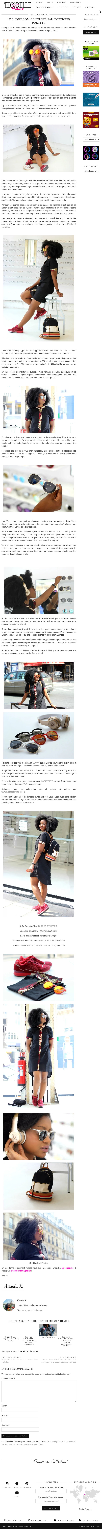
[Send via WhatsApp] (34, 1351)
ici (56, 931)
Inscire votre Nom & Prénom (51, 1487)
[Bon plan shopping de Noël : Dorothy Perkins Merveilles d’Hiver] (67, 1330)
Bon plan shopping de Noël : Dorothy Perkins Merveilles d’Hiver (66, 1341)
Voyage (77, 7)
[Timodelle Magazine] (17, 6)
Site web (5, 1425)
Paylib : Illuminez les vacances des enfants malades (19, 1359)
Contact (90, 7)
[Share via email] (21, 1351)
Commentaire (8, 1379)
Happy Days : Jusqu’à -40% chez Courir (10, 1339)
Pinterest (90, 1520)
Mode (50, 2)
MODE (45, 15)
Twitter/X (14, 1520)
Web (30, 1310)
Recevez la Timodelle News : (51, 1497)
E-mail (4, 1416)
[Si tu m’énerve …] (48, 1330)
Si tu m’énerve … (47, 1337)
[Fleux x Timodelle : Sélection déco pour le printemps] (29, 1330)
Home (39, 2)
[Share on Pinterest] (31, 1351)
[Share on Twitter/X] (27, 1351)
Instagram (38, 1310)
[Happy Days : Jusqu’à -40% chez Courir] (11, 1330)
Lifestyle (62, 7)
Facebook (64, 1520)
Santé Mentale (44, 7)
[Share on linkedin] (37, 1351)
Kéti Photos (43, 1263)
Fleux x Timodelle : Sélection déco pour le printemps (29, 1340)
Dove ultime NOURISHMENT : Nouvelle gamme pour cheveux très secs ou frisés (58, 1359)
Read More (91, 32)
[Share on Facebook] (24, 1351)
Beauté (61, 2)
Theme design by (90, 1526)
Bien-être (75, 2)
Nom (4, 1406)
